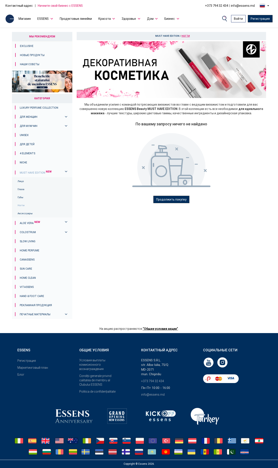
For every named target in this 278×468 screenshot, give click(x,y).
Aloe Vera (30, 223)
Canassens (27, 259)
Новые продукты (32, 55)
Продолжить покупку (171, 199)
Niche (23, 162)
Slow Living (27, 241)
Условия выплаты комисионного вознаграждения (92, 364)
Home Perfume (29, 250)
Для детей (27, 144)
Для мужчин (28, 126)
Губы (20, 197)
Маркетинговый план (32, 367)
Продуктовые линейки (76, 18)
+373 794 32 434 (216, 5)
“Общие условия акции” (160, 328)
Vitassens (27, 287)
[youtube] (209, 362)
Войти (238, 18)
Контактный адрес (19, 5)
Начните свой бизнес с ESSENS (60, 5)
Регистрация (260, 18)
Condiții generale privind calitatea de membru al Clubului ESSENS (95, 380)
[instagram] (222, 362)
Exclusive (26, 46)
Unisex (24, 135)
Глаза (21, 189)
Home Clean (28, 277)
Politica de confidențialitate (97, 391)
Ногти (21, 205)
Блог (20, 374)
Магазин (24, 18)
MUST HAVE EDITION (36, 172)
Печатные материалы (35, 314)
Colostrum (28, 232)
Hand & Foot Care (32, 296)
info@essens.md (243, 5)
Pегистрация (26, 360)
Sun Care (26, 268)
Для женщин (28, 116)
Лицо (21, 181)
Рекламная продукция (36, 305)
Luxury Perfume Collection (39, 107)
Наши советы (29, 64)
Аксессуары (25, 213)
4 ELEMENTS (27, 153)
